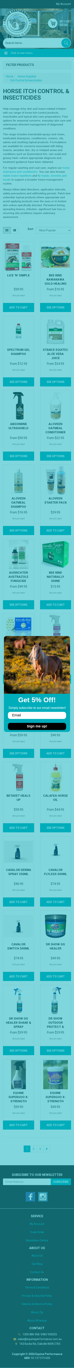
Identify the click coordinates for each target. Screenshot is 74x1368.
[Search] (66, 43)
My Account (37, 1223)
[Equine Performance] (17, 23)
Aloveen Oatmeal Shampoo (18, 502)
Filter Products (20, 65)
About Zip (37, 1312)
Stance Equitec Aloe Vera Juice (55, 354)
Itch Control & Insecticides (26, 80)
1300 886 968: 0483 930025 (39, 1334)
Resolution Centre (37, 1240)
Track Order (37, 1232)
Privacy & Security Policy (37, 1295)
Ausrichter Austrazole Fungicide (18, 577)
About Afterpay (37, 1320)
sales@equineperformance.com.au (39, 1339)
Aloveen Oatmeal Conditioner (55, 428)
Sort (30, 229)
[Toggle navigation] (6, 53)
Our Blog (37, 1263)
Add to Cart (18, 307)
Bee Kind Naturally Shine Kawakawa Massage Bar (55, 581)
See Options (56, 307)
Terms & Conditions (37, 1287)
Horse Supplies (27, 76)
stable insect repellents (17, 175)
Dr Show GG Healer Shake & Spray (18, 1023)
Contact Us (37, 1272)
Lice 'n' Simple (18, 275)
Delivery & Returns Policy (37, 1304)
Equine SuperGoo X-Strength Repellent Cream (56, 1101)
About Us (37, 1255)
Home (9, 76)
